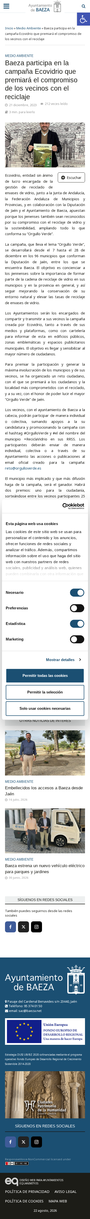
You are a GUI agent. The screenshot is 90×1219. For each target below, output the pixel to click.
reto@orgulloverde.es (23, 468)
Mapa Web (57, 1201)
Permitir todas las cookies (45, 675)
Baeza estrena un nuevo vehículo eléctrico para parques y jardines (44, 868)
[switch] (77, 608)
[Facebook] (10, 926)
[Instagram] (36, 926)
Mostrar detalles (60, 660)
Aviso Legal (65, 1191)
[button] (83, 19)
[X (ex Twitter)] (23, 926)
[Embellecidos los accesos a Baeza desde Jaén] (45, 752)
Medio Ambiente (28, 28)
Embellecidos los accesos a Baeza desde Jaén (44, 791)
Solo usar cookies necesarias (45, 708)
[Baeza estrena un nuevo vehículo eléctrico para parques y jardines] (45, 830)
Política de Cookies (24, 1201)
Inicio (9, 28)
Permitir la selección (45, 692)
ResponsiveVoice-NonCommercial (27, 1159)
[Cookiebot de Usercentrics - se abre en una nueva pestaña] (63, 506)
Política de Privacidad (27, 1191)
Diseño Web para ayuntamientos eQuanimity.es (41, 1181)
